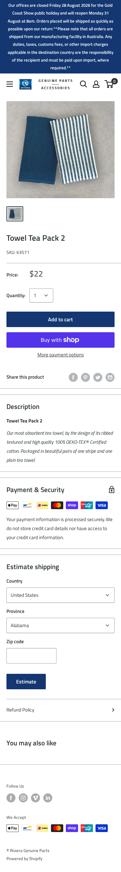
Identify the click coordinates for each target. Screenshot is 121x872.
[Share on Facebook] (73, 377)
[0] (109, 84)
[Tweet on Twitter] (97, 377)
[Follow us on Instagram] (23, 797)
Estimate (26, 681)
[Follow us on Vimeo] (35, 797)
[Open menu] (9, 84)
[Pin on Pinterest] (85, 377)
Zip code (15, 641)
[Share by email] (110, 377)
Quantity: (15, 295)
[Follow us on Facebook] (10, 797)
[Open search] (83, 84)
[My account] (96, 84)
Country (14, 581)
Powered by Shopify (24, 858)
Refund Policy (20, 709)
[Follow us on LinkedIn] (47, 797)
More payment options (60, 354)
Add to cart (60, 319)
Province (15, 611)
